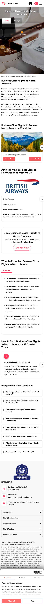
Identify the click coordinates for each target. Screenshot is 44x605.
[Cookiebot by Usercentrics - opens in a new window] (32, 572)
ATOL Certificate (17, 569)
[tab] (6, 270)
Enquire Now (9, 159)
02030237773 (14, 489)
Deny (33, 601)
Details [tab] (22, 578)
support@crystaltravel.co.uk (20, 497)
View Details (35, 159)
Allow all (11, 601)
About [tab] (36, 578)
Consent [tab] (7, 578)
